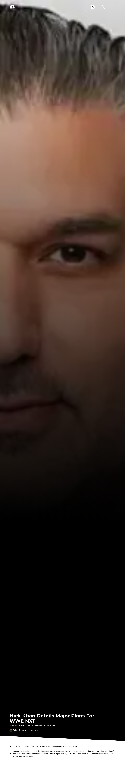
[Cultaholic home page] (50, 7)
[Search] (103, 7)
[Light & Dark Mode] (93, 7)
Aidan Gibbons (19, 730)
